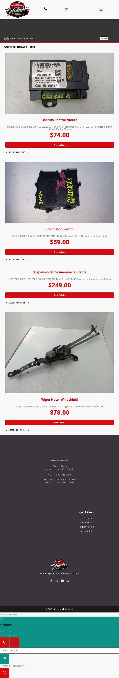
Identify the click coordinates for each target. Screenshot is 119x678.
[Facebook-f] (51, 581)
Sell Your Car (86, 531)
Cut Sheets (86, 522)
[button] (101, 10)
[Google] (67, 581)
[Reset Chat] (4, 642)
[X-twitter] (56, 581)
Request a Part (86, 526)
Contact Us (86, 518)
